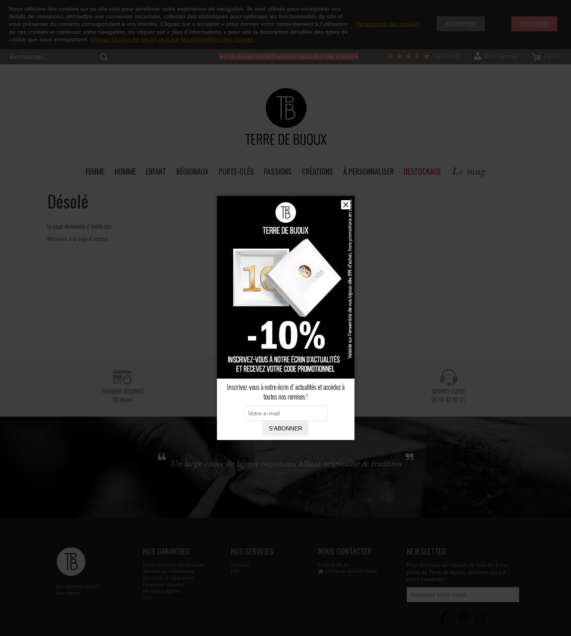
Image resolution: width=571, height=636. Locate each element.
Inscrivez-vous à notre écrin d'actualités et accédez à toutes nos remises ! (285, 392)
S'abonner (285, 428)
